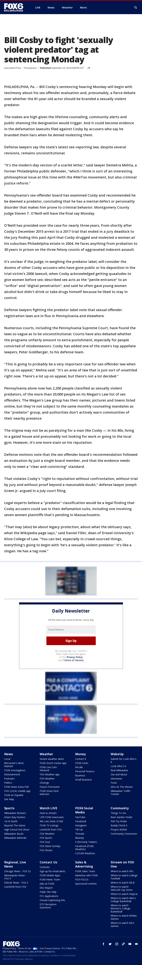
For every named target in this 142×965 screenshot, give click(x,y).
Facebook (80, 821)
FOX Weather (47, 778)
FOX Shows (46, 850)
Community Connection (124, 833)
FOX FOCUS (81, 879)
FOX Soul (45, 842)
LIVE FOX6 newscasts (52, 817)
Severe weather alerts (52, 759)
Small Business (83, 779)
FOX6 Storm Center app (53, 763)
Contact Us (48, 862)
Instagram (81, 825)
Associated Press (12, 67)
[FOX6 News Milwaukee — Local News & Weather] (15, 7)
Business (80, 775)
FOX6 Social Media (84, 810)
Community (120, 808)
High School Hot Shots (16, 829)
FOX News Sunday (50, 846)
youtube (130, 944)
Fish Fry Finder (119, 821)
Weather (46, 754)
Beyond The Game (14, 825)
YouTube (80, 817)
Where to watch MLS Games (122, 924)
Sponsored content (86, 883)
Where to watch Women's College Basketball (120, 908)
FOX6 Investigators (14, 770)
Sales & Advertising (84, 864)
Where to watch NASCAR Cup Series (122, 888)
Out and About (119, 774)
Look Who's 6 (118, 766)
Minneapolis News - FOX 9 (15, 877)
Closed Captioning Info (52, 900)
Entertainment (12, 774)
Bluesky (79, 837)
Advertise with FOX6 (86, 875)
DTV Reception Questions (48, 906)
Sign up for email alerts (52, 871)
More (83, 7)
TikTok (79, 829)
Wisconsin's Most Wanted (14, 764)
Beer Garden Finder (121, 817)
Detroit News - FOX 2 (16, 882)
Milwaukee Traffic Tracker (121, 792)
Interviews (116, 778)
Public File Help (48, 892)
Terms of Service (73, 660)
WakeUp (117, 754)
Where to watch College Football (124, 877)
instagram (116, 944)
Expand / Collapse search (136, 7)
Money (80, 754)
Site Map (9, 799)
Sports (9, 808)
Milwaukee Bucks (14, 833)
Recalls (79, 767)
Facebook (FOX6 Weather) (84, 847)
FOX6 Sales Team (85, 871)
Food (114, 782)
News (8, 754)
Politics (8, 782)
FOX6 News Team (50, 879)
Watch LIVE (48, 808)
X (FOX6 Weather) (85, 853)
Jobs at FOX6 (47, 883)
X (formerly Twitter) (86, 842)
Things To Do (118, 813)
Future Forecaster (50, 786)
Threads (79, 833)
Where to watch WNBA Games (124, 917)
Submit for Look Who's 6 (123, 760)
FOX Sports (46, 837)
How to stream (48, 813)
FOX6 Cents (81, 763)
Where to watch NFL (122, 871)
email (136, 944)
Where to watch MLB (123, 882)
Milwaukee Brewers (15, 813)
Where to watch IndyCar (124, 894)
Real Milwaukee (119, 770)
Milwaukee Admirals (15, 837)
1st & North (10, 821)
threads (123, 944)
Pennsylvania (30, 67)
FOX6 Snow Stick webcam (49, 792)
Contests (45, 867)
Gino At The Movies (122, 786)
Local (7, 759)
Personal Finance (84, 771)
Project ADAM (119, 829)
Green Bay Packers (14, 817)
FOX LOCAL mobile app (17, 791)
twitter (110, 944)
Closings (44, 782)
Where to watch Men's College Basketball (123, 899)
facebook (103, 944)
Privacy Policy (75, 657)
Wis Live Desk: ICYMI (51, 821)
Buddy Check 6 (119, 825)
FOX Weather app (49, 774)
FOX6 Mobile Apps (50, 875)
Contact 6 (80, 759)
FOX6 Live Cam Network (48, 769)
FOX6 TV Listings (49, 825)
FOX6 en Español (13, 795)
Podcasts (9, 778)
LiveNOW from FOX (51, 829)
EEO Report (46, 887)
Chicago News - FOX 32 (17, 871)
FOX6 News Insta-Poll (16, 786)
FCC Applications (49, 896)
